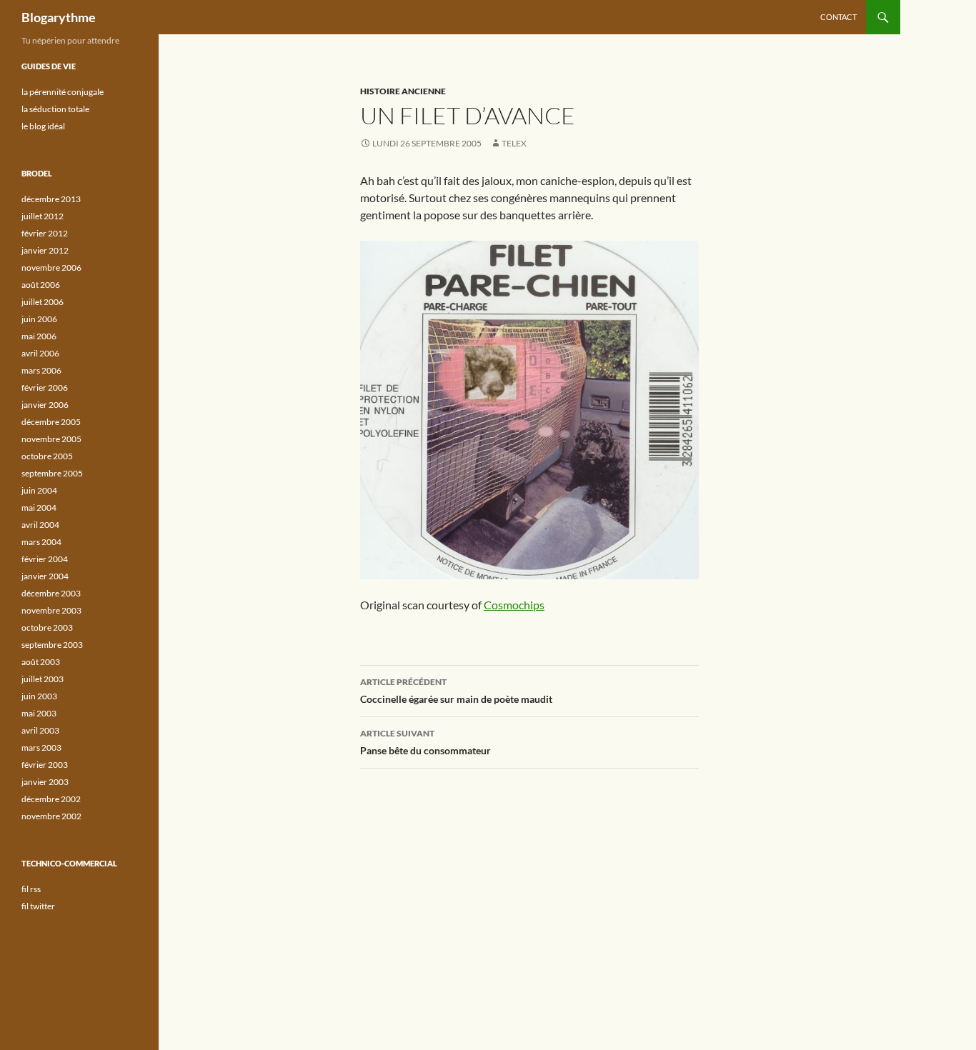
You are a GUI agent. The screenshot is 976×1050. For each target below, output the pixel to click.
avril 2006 (40, 353)
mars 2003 (41, 747)
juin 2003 (39, 696)
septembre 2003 (52, 644)
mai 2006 (38, 336)
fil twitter (38, 906)
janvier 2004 (45, 576)
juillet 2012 (42, 216)
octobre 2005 (47, 456)
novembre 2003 (51, 610)
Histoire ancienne (403, 91)
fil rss (31, 889)
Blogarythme (58, 17)
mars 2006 (41, 370)
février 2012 (44, 233)
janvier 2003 (45, 781)
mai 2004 (38, 507)
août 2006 (40, 284)
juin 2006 (39, 319)
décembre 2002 (51, 799)
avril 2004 (40, 524)
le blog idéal (43, 126)
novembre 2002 (51, 816)
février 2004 (44, 559)
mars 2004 (41, 541)
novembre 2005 (51, 439)
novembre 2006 (51, 267)
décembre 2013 (51, 199)
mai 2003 (38, 713)
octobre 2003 (47, 627)
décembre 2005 (51, 421)
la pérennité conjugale (62, 91)
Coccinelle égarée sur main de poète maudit (456, 690)
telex (514, 143)
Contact (838, 16)
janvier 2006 (45, 404)
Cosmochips (514, 604)
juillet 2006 (42, 301)
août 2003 (40, 661)
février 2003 (44, 764)
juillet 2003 (42, 679)
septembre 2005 (52, 473)
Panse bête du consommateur (425, 742)
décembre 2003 (51, 593)
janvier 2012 (45, 250)
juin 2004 (39, 490)
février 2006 (44, 387)
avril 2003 (40, 730)
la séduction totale (55, 109)
